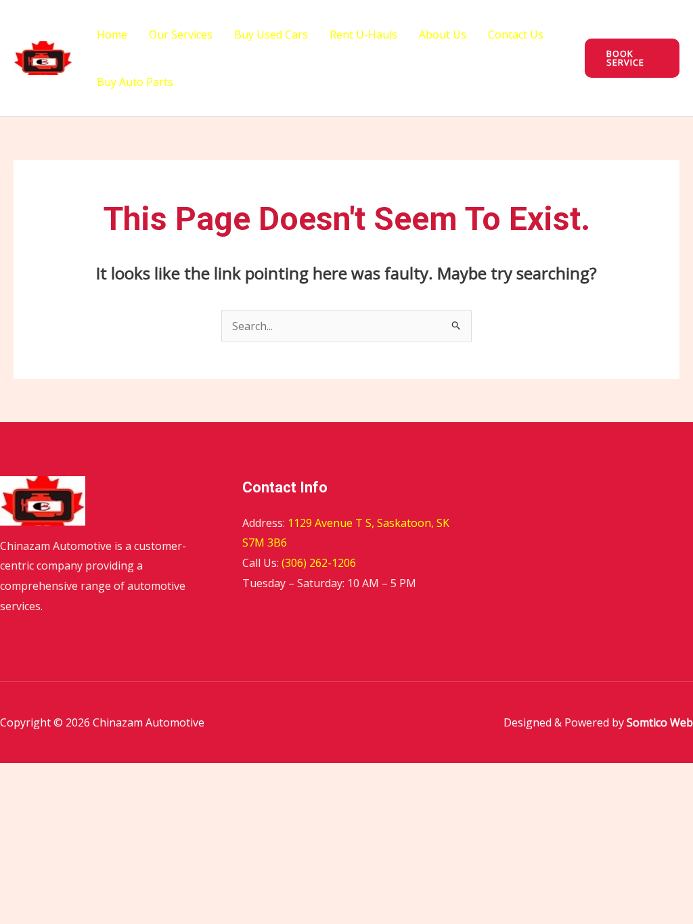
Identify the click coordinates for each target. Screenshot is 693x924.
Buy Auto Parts (135, 81)
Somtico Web (658, 722)
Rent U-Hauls (363, 34)
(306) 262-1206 (319, 562)
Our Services (181, 34)
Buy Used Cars (271, 34)
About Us (442, 34)
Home (112, 34)
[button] (632, 58)
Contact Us (515, 34)
